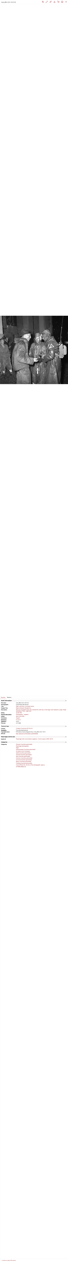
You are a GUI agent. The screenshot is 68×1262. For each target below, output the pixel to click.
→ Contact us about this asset (8, 1260)
